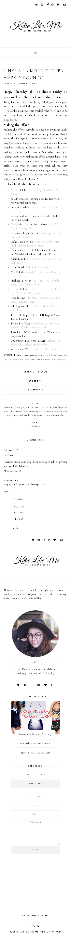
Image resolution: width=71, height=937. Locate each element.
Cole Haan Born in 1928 (46, 349)
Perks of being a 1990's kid (40, 267)
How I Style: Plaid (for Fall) (35, 752)
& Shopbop (60, 359)
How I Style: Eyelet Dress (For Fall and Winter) (36, 743)
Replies (20, 499)
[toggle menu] (5, 5)
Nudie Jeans (50, 355)
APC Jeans (12, 359)
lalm (44, 372)
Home (36, 926)
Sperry (60, 355)
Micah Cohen (23, 359)
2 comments (35, 390)
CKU (53, 359)
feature (29, 372)
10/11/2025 (9, 454)
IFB (37, 372)
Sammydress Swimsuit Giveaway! (35, 734)
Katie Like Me (29, 932)
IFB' (6, 110)
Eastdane (19, 355)
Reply (6, 491)
